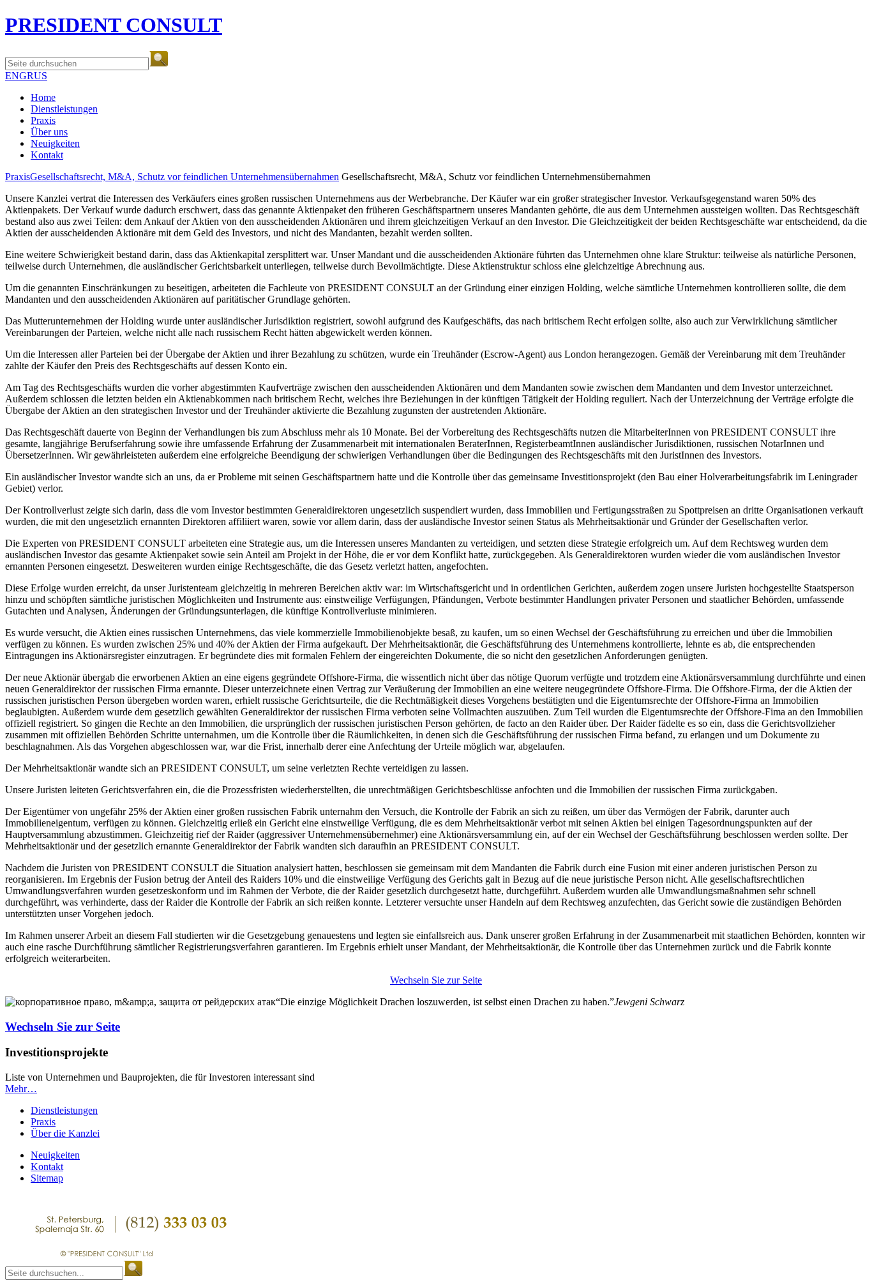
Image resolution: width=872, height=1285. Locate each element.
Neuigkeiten (55, 143)
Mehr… (21, 1088)
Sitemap (47, 1178)
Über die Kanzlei (65, 1133)
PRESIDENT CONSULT (113, 24)
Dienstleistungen (64, 108)
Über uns (49, 131)
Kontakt (47, 154)
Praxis (43, 120)
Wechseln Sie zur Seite (436, 980)
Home (43, 97)
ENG (16, 75)
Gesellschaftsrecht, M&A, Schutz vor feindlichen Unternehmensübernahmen (184, 176)
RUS (37, 75)
